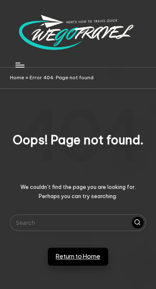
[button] (138, 223)
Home (17, 77)
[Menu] (19, 65)
